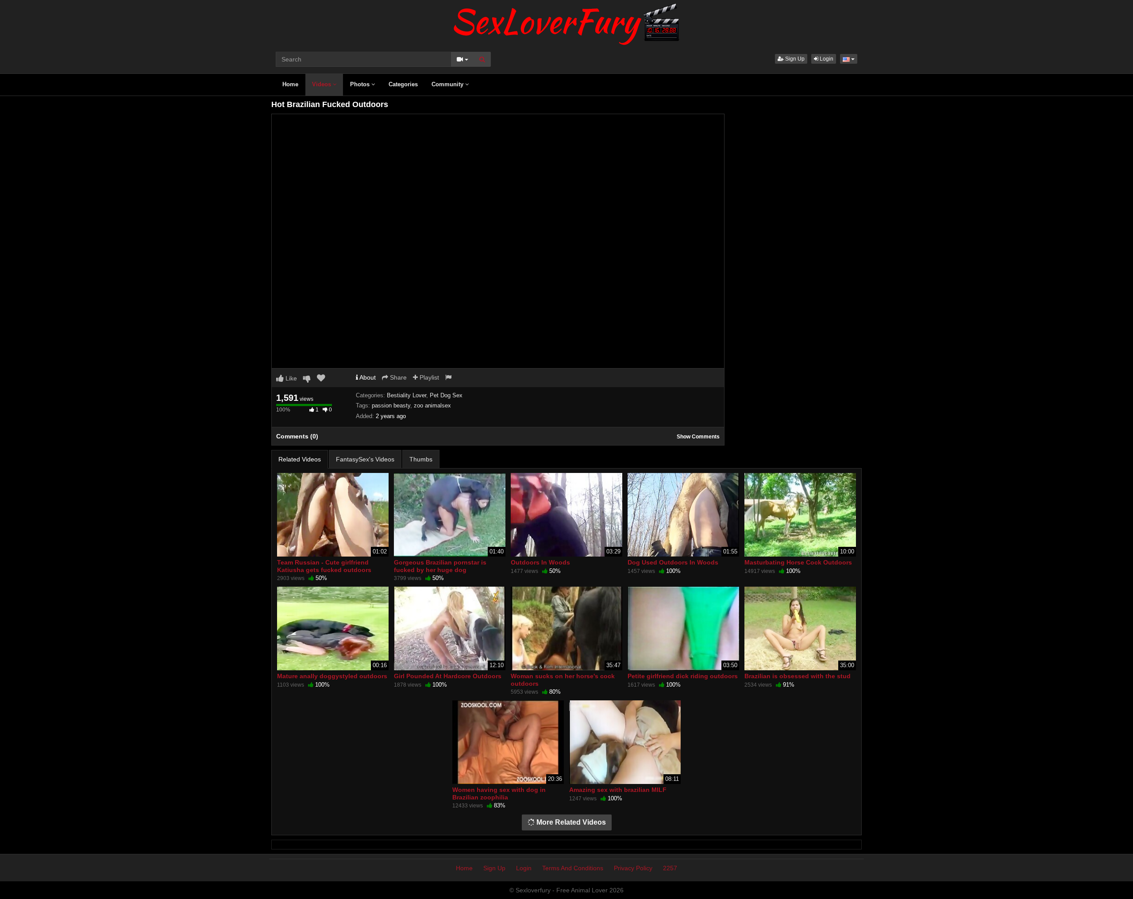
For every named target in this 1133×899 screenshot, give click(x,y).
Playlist (428, 377)
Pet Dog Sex (446, 395)
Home (290, 84)
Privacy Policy (633, 868)
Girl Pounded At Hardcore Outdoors (447, 676)
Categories (403, 84)
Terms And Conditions (572, 868)
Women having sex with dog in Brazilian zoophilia (499, 793)
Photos (360, 84)
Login (825, 59)
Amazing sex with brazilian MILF (618, 789)
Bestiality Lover (406, 395)
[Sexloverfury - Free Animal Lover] (566, 22)
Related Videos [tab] (299, 459)
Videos (322, 84)
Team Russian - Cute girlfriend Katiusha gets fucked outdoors (324, 566)
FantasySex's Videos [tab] (365, 459)
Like (290, 378)
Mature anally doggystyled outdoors (332, 676)
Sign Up (794, 59)
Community (448, 84)
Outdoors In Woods (540, 562)
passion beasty (391, 405)
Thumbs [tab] (420, 459)
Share (397, 377)
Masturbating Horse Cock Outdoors (798, 562)
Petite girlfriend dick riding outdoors (683, 676)
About (367, 377)
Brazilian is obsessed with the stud (797, 676)
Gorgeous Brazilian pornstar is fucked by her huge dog (440, 566)
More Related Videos (570, 822)
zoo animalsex (432, 405)
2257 (670, 868)
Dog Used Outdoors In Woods (673, 562)
